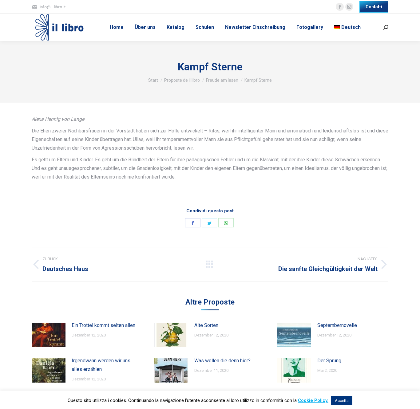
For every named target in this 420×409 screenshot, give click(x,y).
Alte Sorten (206, 325)
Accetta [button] (342, 400)
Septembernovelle (337, 325)
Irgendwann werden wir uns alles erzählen (101, 365)
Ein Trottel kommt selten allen (103, 325)
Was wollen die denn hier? (222, 361)
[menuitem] (117, 27)
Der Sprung (329, 361)
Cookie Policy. (313, 400)
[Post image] (48, 335)
